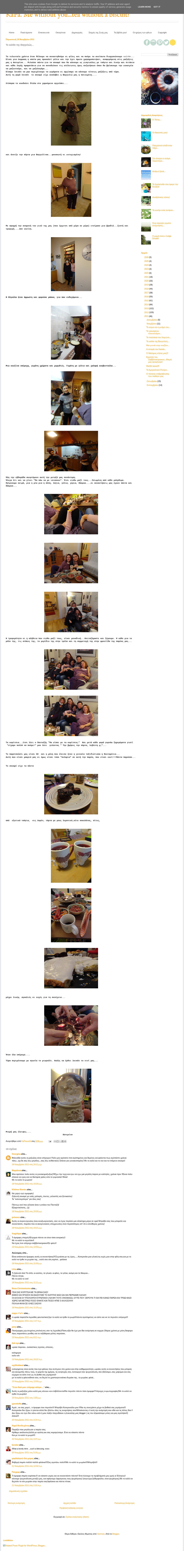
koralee (15, 1445)
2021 (146, 277)
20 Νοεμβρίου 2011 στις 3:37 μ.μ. (26, 1439)
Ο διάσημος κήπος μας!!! (157, 353)
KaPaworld (26, 1141)
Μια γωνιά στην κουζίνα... (157, 345)
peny (14, 1327)
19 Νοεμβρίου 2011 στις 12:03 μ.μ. (27, 1381)
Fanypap (16, 1472)
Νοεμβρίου (152, 323)
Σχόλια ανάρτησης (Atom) (77, 1517)
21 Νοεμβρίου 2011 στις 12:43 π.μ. (27, 1466)
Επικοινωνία (43, 32)
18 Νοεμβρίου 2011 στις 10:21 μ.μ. (27, 1228)
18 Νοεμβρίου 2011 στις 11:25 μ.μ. (27, 1307)
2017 (146, 292)
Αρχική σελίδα (69, 1503)
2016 (146, 296)
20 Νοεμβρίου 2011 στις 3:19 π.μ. (26, 1420)
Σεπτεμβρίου (153, 385)
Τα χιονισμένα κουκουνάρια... (154, 332)
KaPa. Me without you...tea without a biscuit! (67, 15)
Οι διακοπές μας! (159, 132)
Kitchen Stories (19, 1189)
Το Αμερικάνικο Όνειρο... (157, 370)
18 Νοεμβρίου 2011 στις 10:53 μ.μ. (27, 1247)
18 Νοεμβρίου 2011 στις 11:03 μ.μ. (27, 1263)
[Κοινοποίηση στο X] (60, 1141)
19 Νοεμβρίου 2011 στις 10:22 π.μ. (27, 1359)
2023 (146, 269)
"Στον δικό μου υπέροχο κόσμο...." (28, 1387)
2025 (146, 261)
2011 (146, 316)
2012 (146, 312)
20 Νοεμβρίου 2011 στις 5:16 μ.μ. (26, 1452)
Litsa (14, 1269)
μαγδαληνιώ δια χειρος (23, 1458)
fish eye (15, 1343)
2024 (146, 265)
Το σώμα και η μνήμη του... (158, 327)
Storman (101, 1534)
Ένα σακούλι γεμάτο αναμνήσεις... (161, 224)
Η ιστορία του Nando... (156, 349)
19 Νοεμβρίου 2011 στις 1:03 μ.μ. (26, 1398)
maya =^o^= (17, 1313)
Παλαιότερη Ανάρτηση (124, 1503)
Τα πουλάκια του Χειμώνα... (158, 337)
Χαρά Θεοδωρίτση (20, 1425)
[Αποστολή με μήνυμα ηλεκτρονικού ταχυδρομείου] (55, 1141)
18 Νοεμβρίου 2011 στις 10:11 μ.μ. (27, 1164)
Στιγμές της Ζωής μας (98, 32)
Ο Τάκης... (156, 119)
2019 (146, 285)
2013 (146, 308)
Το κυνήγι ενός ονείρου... (163, 210)
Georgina (16, 1154)
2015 (146, 300)
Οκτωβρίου (152, 381)
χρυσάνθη (16, 1403)
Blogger (115, 1534)
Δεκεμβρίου (152, 320)
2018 (146, 289)
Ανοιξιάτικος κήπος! (161, 197)
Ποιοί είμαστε (26, 32)
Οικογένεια (60, 32)
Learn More (144, 7)
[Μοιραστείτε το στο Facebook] (62, 1141)
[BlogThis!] (57, 1141)
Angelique (16, 1233)
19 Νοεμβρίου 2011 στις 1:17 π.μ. (26, 1321)
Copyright (162, 32)
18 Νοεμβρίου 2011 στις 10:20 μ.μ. (27, 1184)
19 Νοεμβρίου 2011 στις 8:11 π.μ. (26, 1337)
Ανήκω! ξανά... (159, 171)
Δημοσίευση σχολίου (18, 1491)
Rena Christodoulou (21, 1288)
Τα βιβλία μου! (120, 32)
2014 (146, 304)
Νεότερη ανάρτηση (16, 1503)
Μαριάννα (16, 1170)
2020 (146, 281)
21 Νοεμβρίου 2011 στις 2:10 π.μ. (26, 1485)
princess (16, 1217)
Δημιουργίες (77, 32)
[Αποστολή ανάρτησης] (50, 1141)
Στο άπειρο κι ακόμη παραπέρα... (161, 159)
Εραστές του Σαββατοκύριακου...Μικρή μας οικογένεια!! (159, 359)
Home (11, 32)
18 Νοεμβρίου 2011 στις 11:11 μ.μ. (27, 1282)
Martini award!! (152, 366)
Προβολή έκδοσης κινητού (71, 1508)
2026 (146, 257)
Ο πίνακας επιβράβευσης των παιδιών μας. (157, 375)
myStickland (17, 1365)
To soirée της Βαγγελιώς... (157, 341)
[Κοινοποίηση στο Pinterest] (65, 1141)
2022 (146, 273)
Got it (157, 7)
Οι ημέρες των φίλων (142, 32)
